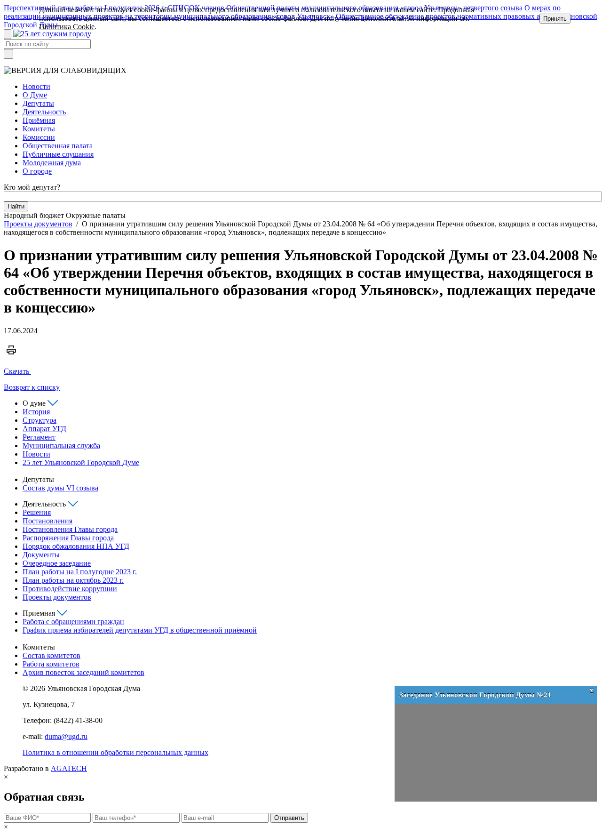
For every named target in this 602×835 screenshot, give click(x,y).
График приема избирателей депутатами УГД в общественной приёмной (140, 630)
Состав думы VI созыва (60, 488)
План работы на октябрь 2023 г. (73, 580)
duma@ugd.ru (66, 736)
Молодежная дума (52, 163)
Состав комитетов (51, 655)
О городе (37, 171)
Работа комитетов (51, 664)
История (36, 412)
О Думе (35, 95)
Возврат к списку (32, 387)
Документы (41, 555)
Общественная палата (58, 146)
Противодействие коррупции (70, 589)
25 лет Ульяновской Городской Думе (81, 462)
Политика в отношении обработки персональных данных (115, 752)
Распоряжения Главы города (68, 538)
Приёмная (39, 120)
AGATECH (69, 768)
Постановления (47, 521)
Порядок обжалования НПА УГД (76, 546)
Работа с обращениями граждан (73, 622)
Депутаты (38, 103)
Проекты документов (38, 224)
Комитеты (39, 129)
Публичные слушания (58, 154)
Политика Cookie (67, 27)
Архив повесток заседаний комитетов (83, 672)
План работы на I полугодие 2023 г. (80, 572)
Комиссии (39, 137)
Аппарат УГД (44, 429)
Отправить (289, 817)
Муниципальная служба (61, 446)
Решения (37, 512)
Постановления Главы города (70, 529)
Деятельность (44, 112)
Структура (39, 420)
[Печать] (11, 355)
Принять (555, 18)
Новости (36, 86)
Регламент (39, 437)
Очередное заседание (57, 563)
